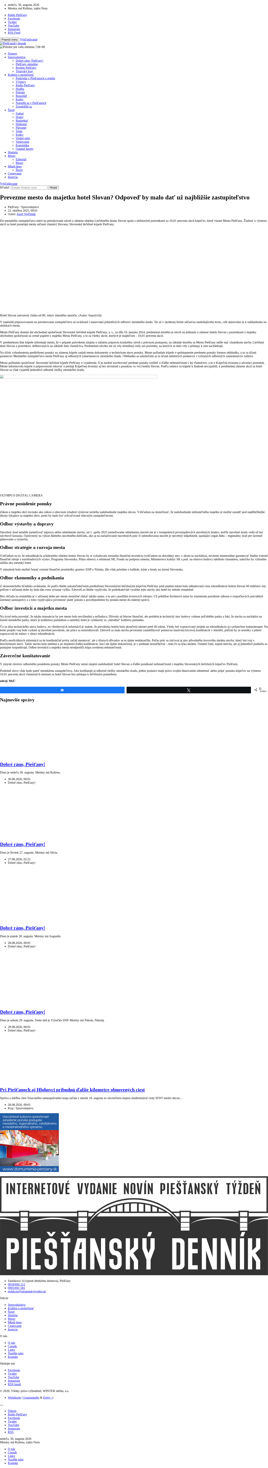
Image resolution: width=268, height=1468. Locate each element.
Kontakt (13, 1356)
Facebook (14, 1370)
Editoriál (21, 159)
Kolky (20, 134)
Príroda (20, 92)
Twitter (12, 1373)
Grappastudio (31, 1397)
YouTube (13, 1377)
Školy (19, 170)
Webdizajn (14, 1397)
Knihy (20, 99)
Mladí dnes (15, 166)
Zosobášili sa (24, 106)
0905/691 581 (16, 1288)
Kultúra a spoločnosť (21, 74)
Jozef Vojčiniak (26, 214)
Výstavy (21, 81)
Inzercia (13, 177)
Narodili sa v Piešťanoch (31, 103)
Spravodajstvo (17, 57)
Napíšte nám (15, 1353)
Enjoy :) (48, 1397)
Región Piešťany (26, 67)
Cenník (12, 1346)
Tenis (19, 131)
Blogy (11, 156)
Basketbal (22, 120)
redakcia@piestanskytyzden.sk (27, 1291)
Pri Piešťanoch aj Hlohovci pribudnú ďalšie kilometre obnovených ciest (72, 1089)
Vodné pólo (23, 138)
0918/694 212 (16, 1284)
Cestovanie (15, 173)
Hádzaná (21, 124)
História (13, 152)
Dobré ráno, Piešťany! (29, 60)
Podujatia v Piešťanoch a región (35, 78)
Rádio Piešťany (25, 85)
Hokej (19, 117)
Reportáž (21, 96)
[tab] (12, 1411)
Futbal (20, 113)
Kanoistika (22, 145)
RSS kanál (14, 1384)
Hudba (20, 89)
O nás (11, 1342)
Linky (11, 1349)
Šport (11, 110)
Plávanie (21, 127)
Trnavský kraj (24, 71)
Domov (12, 53)
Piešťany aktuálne (27, 64)
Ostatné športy (25, 148)
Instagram (14, 1380)
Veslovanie (22, 141)
